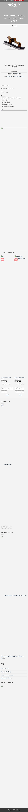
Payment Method (5, 672)
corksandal (9, 76)
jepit (16, 76)
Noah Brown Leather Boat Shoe (20, 378)
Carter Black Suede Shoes (6, 378)
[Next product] (12, 21)
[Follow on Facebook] (2, 527)
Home (6, 18)
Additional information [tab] (8, 88)
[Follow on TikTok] (8, 527)
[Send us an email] (11, 527)
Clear (7, 395)
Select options (6, 384)
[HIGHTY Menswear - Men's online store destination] (14, 5)
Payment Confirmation (7, 675)
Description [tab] (4, 85)
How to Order (4, 668)
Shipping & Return (6, 678)
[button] (2, 5)
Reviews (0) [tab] (4, 92)
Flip (13, 76)
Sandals (21, 18)
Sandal (19, 76)
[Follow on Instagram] (5, 527)
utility (22, 76)
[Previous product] (15, 21)
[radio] (2, 388)
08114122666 (7, 464)
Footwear (12, 18)
